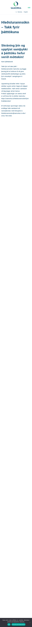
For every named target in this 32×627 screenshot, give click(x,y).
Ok (9, 624)
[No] (30, 622)
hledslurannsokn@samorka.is (11, 113)
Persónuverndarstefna (18, 624)
